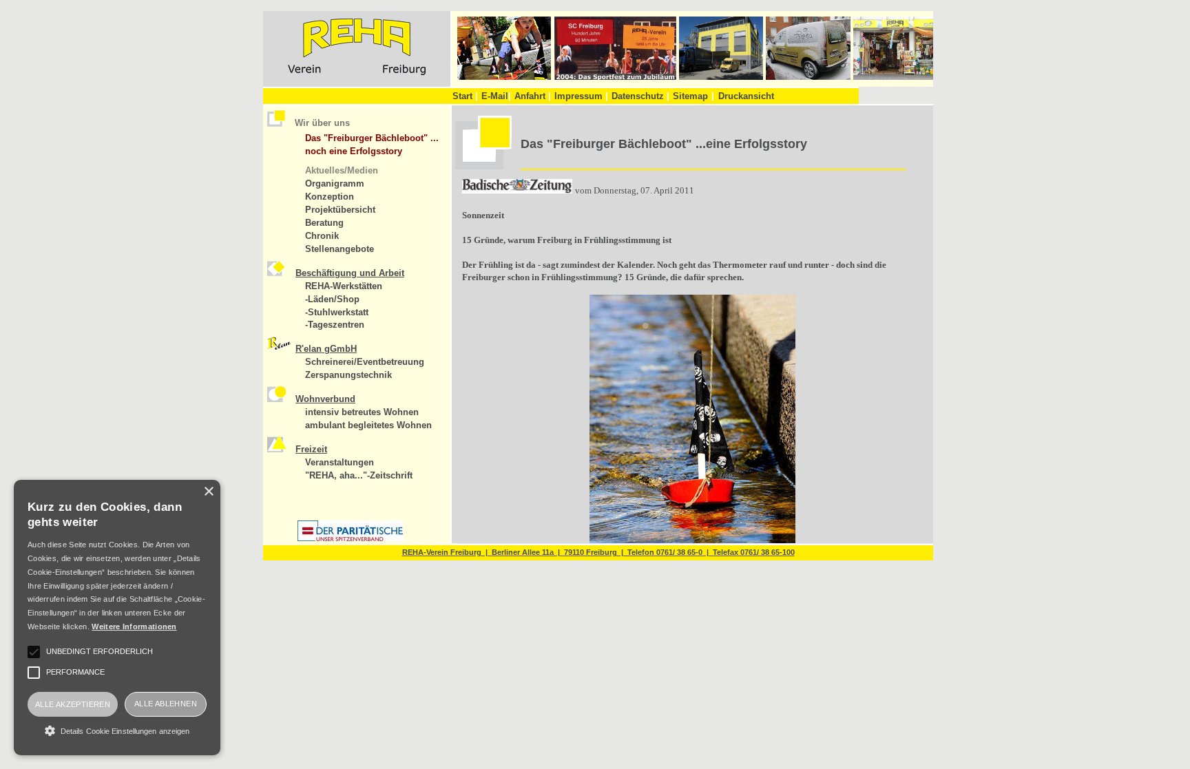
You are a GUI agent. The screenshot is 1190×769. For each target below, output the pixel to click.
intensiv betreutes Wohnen (362, 412)
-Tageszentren (334, 324)
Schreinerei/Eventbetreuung (364, 362)
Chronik (322, 236)
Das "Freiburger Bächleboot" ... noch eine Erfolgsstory (372, 144)
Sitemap (690, 96)
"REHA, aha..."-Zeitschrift (359, 475)
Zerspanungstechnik (348, 375)
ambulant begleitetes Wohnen (368, 425)
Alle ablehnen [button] (165, 703)
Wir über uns (322, 123)
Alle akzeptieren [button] (72, 704)
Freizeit (311, 449)
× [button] (208, 492)
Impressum (581, 96)
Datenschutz (640, 96)
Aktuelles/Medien (341, 170)
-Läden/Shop (332, 299)
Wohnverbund (325, 399)
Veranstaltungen (339, 462)
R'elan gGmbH (326, 349)
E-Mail (496, 96)
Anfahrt (532, 96)
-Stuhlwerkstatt (336, 312)
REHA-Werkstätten (343, 286)
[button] (117, 730)
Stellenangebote (339, 249)
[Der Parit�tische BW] (350, 538)
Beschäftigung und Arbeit (349, 273)
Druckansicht (746, 96)
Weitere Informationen (134, 626)
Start (465, 96)
